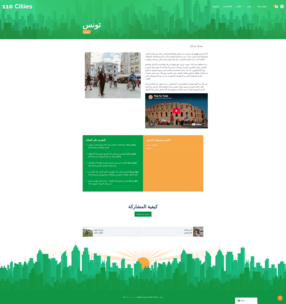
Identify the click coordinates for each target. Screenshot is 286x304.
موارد (249, 6)
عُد (155, 32)
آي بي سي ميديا (131, 297)
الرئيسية (216, 6)
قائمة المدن (227, 6)
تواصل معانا (262, 6)
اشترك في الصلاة (143, 214)
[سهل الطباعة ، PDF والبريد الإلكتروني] (196, 47)
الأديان (238, 6)
